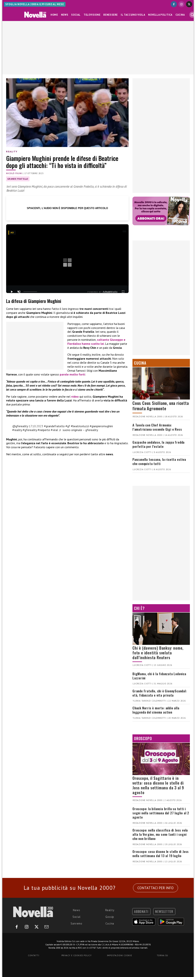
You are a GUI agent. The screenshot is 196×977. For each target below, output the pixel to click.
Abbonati (141, 911)
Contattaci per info (155, 888)
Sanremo (76, 923)
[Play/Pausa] (11, 291)
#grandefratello (54, 426)
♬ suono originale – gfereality (78, 430)
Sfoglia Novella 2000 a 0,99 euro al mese (34, 4)
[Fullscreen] (123, 291)
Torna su (162, 955)
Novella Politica (160, 14)
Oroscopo (143, 738)
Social (76, 14)
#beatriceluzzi (80, 426)
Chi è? (139, 608)
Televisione (92, 14)
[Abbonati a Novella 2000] (161, 211)
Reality (11, 151)
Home (54, 14)
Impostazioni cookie (119, 955)
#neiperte (44, 430)
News (64, 14)
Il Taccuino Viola (133, 14)
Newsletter (164, 911)
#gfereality (30, 430)
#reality (17, 430)
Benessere (110, 14)
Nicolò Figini (14, 173)
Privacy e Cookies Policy (76, 955)
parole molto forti (72, 374)
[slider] (30, 291)
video (75, 396)
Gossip (109, 917)
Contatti (33, 955)
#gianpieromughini (101, 426)
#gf (67, 426)
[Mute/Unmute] (19, 291)
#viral (54, 430)
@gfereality (20, 426)
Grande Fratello (17, 178)
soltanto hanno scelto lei (96, 342)
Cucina (180, 14)
